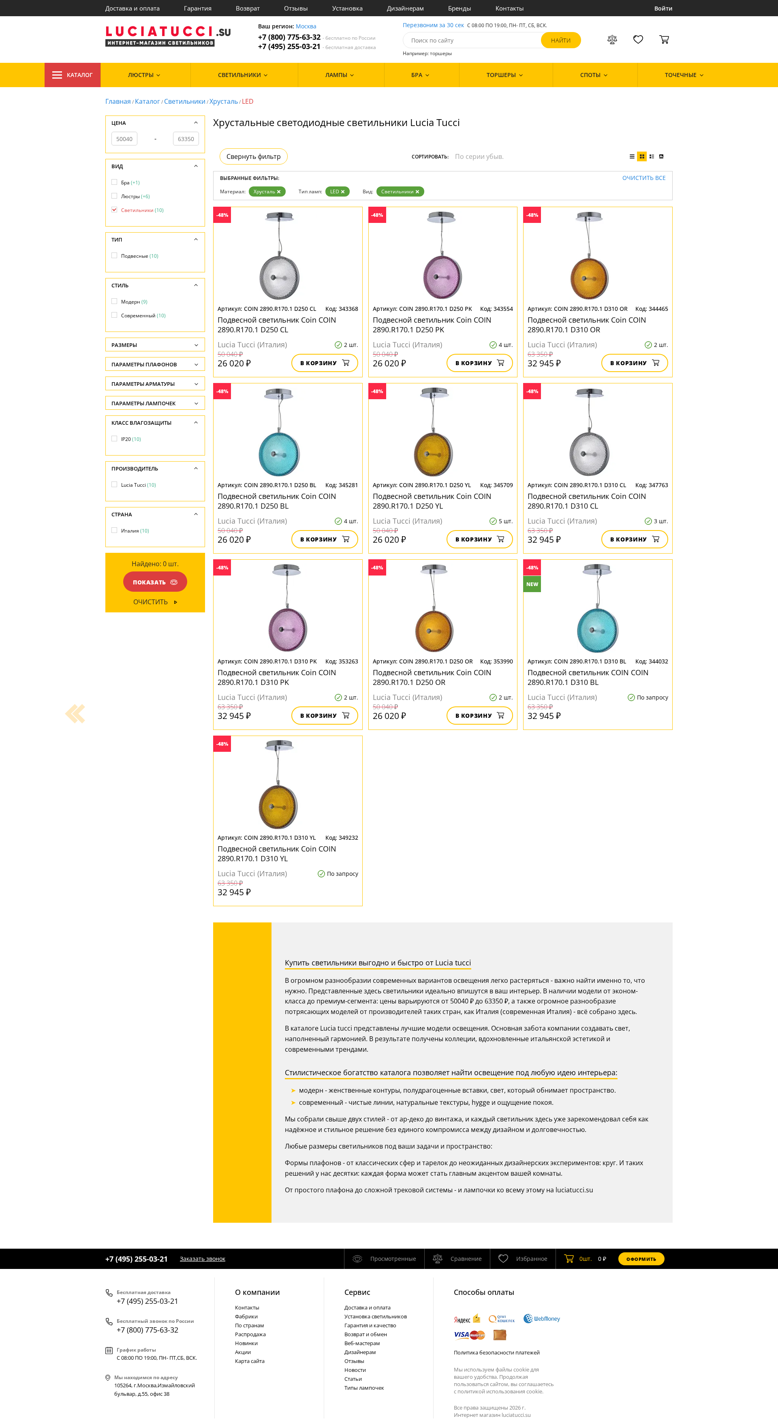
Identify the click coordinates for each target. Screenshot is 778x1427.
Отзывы (296, 8)
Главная (118, 101)
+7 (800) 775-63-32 (317, 37)
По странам (249, 1325)
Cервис (357, 1292)
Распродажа (250, 1334)
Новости (355, 1370)
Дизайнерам (405, 8)
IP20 (131, 439)
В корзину (318, 363)
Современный (143, 315)
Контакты (510, 8)
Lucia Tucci (138, 484)
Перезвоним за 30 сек (433, 25)
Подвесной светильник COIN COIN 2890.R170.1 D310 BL (588, 677)
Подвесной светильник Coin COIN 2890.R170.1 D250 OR (432, 677)
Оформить (641, 1259)
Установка (347, 8)
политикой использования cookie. (500, 1391)
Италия (135, 530)
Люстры (135, 196)
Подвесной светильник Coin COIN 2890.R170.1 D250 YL (432, 501)
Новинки (246, 1343)
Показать (149, 582)
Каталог (80, 75)
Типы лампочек (364, 1387)
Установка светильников (375, 1316)
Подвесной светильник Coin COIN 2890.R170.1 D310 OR (587, 324)
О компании (257, 1292)
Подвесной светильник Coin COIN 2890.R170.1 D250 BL (277, 501)
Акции (243, 1352)
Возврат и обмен (365, 1334)
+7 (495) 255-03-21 (317, 46)
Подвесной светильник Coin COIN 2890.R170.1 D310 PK (277, 677)
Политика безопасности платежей (497, 1352)
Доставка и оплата (132, 8)
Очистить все (644, 178)
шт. (585, 1258)
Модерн (134, 301)
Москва (306, 26)
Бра (130, 182)
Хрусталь (223, 101)
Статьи (353, 1378)
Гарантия (198, 8)
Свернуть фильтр (254, 156)
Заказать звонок (202, 1258)
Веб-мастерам (362, 1343)
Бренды (459, 8)
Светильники (184, 101)
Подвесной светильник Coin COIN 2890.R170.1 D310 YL (277, 853)
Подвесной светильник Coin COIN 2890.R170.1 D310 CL (587, 501)
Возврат (248, 8)
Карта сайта (250, 1361)
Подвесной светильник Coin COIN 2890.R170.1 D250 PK (432, 324)
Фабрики (246, 1316)
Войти (663, 8)
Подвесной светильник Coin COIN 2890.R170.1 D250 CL (277, 324)
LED (334, 191)
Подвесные (139, 255)
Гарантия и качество (370, 1325)
